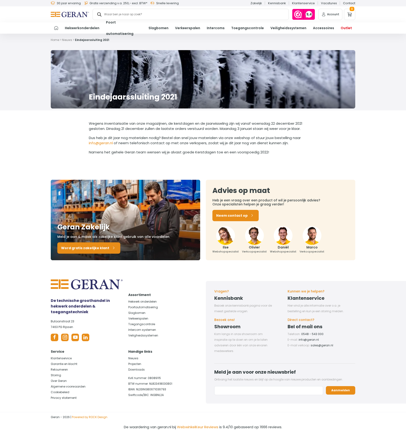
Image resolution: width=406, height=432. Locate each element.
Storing (56, 375)
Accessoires (323, 28)
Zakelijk (256, 3)
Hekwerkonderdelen (82, 28)
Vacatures (329, 3)
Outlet (346, 28)
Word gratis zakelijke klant (85, 248)
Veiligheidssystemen (288, 28)
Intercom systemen (142, 330)
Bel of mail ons (305, 326)
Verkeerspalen (187, 28)
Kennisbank (277, 3)
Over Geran (59, 381)
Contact (349, 3)
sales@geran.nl (322, 345)
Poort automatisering (119, 28)
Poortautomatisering (143, 307)
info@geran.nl (101, 142)
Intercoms (216, 28)
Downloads (136, 370)
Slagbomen (158, 28)
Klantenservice (303, 3)
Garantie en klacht (64, 364)
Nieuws (67, 40)
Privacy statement (64, 398)
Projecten (134, 364)
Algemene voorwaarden (68, 386)
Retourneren (59, 370)
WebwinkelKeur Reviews (197, 426)
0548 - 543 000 (312, 334)
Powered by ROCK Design (89, 417)
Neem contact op (232, 215)
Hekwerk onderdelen (142, 302)
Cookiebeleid (60, 392)
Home (55, 40)
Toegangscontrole (247, 28)
